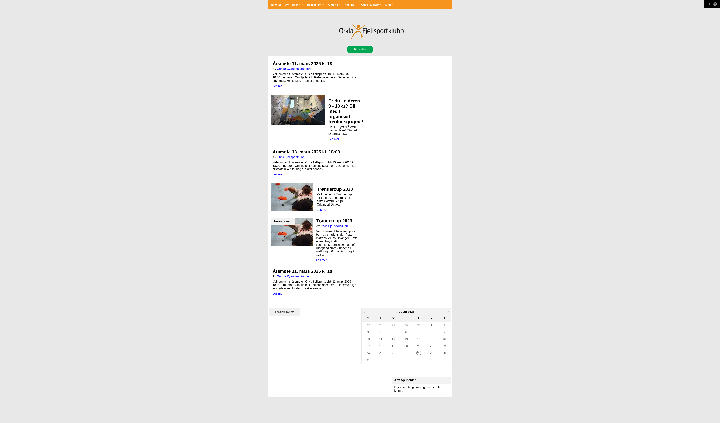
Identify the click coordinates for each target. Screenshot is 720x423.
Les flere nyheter (285, 311)
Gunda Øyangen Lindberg (294, 68)
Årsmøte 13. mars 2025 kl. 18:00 (306, 151)
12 (393, 339)
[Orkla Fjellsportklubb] (371, 32)
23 (444, 346)
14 (419, 339)
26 (393, 353)
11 (380, 339)
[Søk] (708, 4)
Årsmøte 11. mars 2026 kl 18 (302, 63)
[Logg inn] (715, 4)
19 (393, 346)
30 (406, 325)
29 (393, 325)
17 (368, 346)
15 (431, 339)
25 (380, 353)
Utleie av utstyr (371, 4)
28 (380, 325)
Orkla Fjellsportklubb (290, 157)
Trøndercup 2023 (335, 189)
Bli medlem (360, 49)
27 (368, 325)
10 (368, 339)
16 (444, 339)
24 (368, 353)
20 (406, 346)
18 (380, 346)
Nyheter (276, 4)
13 (406, 339)
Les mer (278, 86)
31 (419, 325)
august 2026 (405, 311)
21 (419, 346)
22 (431, 346)
